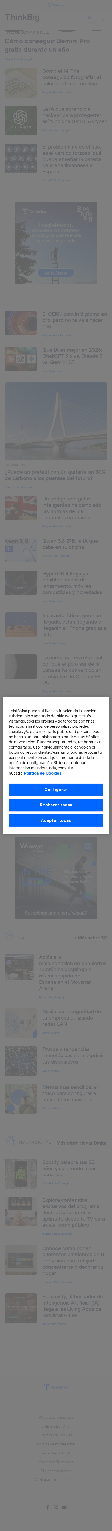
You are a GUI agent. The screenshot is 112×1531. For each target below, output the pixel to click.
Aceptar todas (56, 820)
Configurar (56, 789)
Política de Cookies (42, 773)
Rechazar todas (56, 805)
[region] (56, 765)
